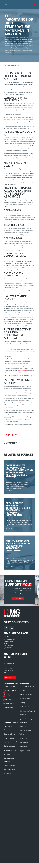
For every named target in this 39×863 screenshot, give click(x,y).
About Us (23, 726)
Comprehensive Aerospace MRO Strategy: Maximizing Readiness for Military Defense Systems (19, 471)
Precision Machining (26, 694)
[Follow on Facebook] (6, 628)
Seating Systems (9, 703)
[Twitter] (4, 696)
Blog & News (24, 742)
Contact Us (23, 747)
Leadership (23, 738)
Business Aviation (10, 746)
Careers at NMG (9, 765)
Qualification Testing (26, 707)
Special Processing (26, 719)
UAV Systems (8, 707)
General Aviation (9, 734)
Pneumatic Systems (10, 691)
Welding (22, 703)
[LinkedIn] (4, 700)
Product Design (25, 699)
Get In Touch (17, 598)
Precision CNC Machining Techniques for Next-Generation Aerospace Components (19, 509)
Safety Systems (9, 695)
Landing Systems (9, 687)
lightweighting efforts (22, 370)
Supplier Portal (25, 751)
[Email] (4, 703)
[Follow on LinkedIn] (11, 628)
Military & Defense (10, 750)
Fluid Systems (8, 699)
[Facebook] (4, 692)
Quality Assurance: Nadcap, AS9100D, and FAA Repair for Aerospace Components (18, 546)
